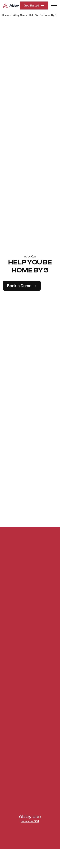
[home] (11, 5)
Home (5, 15)
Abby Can (18, 15)
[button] (54, 5)
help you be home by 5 (42, 15)
